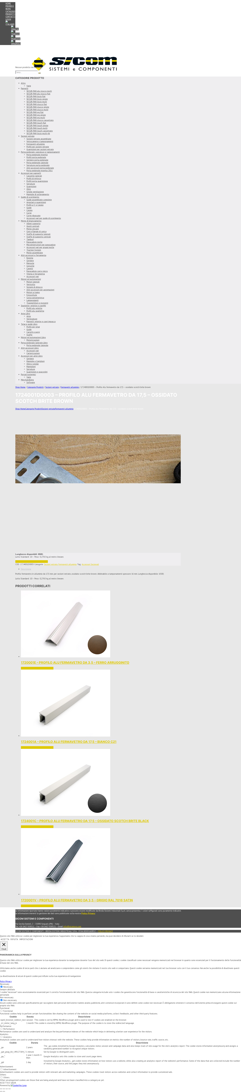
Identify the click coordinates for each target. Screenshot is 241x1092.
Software (30, 382)
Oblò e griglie (32, 364)
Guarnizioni (31, 186)
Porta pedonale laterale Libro (34, 342)
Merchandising (27, 379)
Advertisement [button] (6, 1066)
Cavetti (29, 268)
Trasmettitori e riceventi (37, 303)
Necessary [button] (4, 984)
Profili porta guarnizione (37, 181)
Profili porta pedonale (36, 157)
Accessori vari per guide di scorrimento (43, 218)
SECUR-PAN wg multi (35, 117)
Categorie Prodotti (35, 387)
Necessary (8, 987)
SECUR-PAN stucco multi (37, 109)
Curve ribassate (33, 215)
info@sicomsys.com (72, 926)
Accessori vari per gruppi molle (40, 247)
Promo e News (10, 7)
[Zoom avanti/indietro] (1, 1088)
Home (8, 3)
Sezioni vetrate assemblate (38, 138)
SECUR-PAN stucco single (37, 107)
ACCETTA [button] (5, 939)
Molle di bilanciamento (31, 221)
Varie (28, 85)
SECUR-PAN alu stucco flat (38, 93)
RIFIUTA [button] (14, 939)
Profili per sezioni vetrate (37, 146)
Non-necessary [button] (6, 997)
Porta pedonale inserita (37, 154)
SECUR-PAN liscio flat (35, 96)
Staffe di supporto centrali (38, 236)
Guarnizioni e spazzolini (36, 372)
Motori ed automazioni (31, 279)
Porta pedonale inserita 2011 (39, 170)
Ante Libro (25, 313)
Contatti (10, 16)
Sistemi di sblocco (34, 287)
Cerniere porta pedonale (37, 160)
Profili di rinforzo (33, 178)
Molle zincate (32, 228)
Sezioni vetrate (27, 136)
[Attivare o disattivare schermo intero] (4, 1088)
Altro (23, 83)
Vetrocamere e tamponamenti (39, 141)
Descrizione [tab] (26, 569)
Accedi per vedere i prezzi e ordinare (31, 561)
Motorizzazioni (32, 340)
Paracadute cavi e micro (37, 271)
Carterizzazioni (33, 353)
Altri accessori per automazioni (40, 289)
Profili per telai (33, 326)
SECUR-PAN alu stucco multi (39, 91)
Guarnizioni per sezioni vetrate (40, 149)
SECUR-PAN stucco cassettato (40, 120)
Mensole (30, 263)
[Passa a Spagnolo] (16, 43)
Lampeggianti (32, 300)
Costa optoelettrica (35, 297)
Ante (28, 316)
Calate (29, 210)
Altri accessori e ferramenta (33, 255)
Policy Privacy (105, 931)
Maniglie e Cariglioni (35, 361)
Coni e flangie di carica (36, 231)
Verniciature (31, 319)
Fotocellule (31, 295)
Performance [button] (5, 1026)
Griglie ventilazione (35, 191)
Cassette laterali (34, 176)
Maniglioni (31, 366)
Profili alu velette (34, 308)
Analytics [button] (4, 1034)
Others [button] (3, 1074)
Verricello (30, 284)
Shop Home (20, 387)
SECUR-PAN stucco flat (36, 104)
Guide (29, 207)
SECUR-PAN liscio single (37, 99)
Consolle (30, 266)
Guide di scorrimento (30, 197)
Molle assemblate (34, 252)
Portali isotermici (28, 374)
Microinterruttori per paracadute (41, 244)
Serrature (30, 183)
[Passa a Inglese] (15, 29)
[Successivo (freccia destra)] (4, 1091)
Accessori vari (32, 276)
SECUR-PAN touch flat (36, 123)
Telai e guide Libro (29, 324)
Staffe (29, 334)
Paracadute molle (34, 242)
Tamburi (30, 239)
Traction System (33, 250)
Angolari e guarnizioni (36, 202)
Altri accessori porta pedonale (40, 168)
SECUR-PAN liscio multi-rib (38, 133)
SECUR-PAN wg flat (35, 112)
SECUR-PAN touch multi (36, 128)
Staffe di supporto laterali (38, 234)
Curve (29, 213)
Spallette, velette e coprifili (33, 305)
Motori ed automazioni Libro (33, 337)
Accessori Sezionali (90, 564)
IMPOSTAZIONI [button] (26, 939)
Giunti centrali (32, 226)
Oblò (28, 189)
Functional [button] (4, 1008)
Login (8, 19)
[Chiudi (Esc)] (9, 1088)
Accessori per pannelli (31, 173)
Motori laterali (32, 281)
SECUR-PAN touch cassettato (39, 130)
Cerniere (30, 260)
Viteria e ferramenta (35, 274)
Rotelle (29, 258)
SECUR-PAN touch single (37, 125)
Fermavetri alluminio (35, 144)
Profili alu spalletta (35, 311)
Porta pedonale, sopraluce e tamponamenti (40, 152)
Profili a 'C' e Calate (35, 205)
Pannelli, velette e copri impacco (41, 321)
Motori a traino (33, 292)
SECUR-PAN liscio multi (36, 101)
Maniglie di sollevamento (37, 194)
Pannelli (24, 88)
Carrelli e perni (33, 332)
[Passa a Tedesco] (15, 34)
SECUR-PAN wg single (36, 115)
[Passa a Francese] (15, 38)
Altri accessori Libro (30, 348)
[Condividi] (7, 1088)
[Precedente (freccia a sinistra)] (1, 1091)
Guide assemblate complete (39, 199)
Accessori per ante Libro (32, 356)
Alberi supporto (33, 223)
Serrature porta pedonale (38, 165)
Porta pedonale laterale (37, 162)
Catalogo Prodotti (10, 12)
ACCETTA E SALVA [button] (8, 1082)
